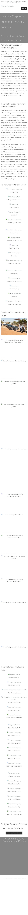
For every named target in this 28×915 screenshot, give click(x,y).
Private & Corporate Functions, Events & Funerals (12, 22)
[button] (23, 8)
